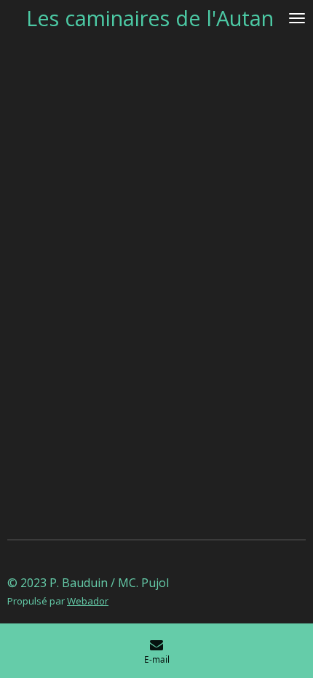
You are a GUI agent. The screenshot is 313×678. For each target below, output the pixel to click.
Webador (87, 600)
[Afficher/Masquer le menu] (297, 18)
